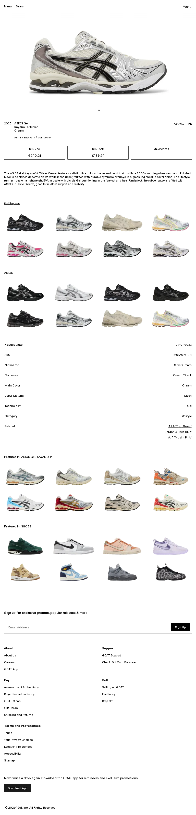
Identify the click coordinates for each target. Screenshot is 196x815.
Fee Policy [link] (109, 694)
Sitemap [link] (9, 760)
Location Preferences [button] (18, 746)
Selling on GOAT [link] (113, 687)
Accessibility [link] (12, 753)
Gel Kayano (44, 137)
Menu (8, 6)
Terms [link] (8, 733)
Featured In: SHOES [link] (17, 526)
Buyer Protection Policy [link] (19, 694)
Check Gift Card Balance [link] (119, 662)
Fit (190, 123)
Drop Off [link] (107, 701)
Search (21, 6)
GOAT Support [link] (111, 655)
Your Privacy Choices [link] (18, 740)
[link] (25, 223)
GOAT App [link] (11, 669)
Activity (179, 123)
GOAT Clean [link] (12, 701)
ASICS (17, 137)
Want (187, 6)
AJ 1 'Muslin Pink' (180, 437)
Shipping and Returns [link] (18, 715)
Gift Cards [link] (11, 708)
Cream (187, 385)
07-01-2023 (184, 344)
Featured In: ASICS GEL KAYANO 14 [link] (28, 457)
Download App (17, 788)
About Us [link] (10, 655)
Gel (189, 406)
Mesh (188, 395)
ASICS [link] (8, 273)
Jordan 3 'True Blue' (178, 432)
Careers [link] (9, 662)
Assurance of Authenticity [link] (21, 687)
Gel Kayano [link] (12, 203)
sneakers (29, 137)
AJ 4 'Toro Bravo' (180, 426)
